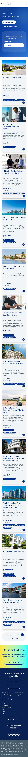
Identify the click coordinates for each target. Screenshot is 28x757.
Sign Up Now (14, 662)
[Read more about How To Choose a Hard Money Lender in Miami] (14, 207)
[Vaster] (13, 719)
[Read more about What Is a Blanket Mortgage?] (14, 541)
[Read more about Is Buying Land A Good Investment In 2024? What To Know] (14, 398)
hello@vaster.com (14, 731)
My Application (6, 705)
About (3, 711)
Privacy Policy (18, 695)
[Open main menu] (25, 4)
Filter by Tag (7, 41)
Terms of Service (19, 693)
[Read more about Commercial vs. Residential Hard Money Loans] (14, 303)
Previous (9, 635)
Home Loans (5, 693)
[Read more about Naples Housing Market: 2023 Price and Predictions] (14, 590)
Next (17, 638)
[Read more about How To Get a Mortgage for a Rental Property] (14, 256)
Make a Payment (6, 707)
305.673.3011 (14, 729)
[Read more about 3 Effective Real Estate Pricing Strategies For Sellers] (14, 161)
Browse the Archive (8, 22)
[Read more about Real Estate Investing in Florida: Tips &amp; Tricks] (14, 351)
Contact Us (14, 682)
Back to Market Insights (10, 26)
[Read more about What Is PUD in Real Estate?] (14, 67)
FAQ (3, 714)
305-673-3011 (14, 687)
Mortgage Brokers (6, 703)
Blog (3, 709)
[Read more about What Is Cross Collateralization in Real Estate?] (14, 114)
